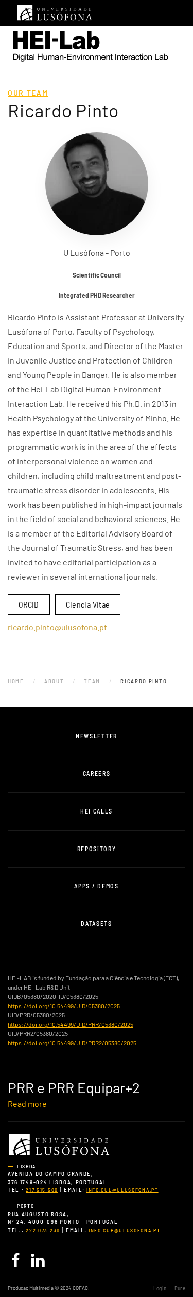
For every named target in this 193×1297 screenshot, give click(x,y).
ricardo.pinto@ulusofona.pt (57, 627)
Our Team (28, 92)
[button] (180, 46)
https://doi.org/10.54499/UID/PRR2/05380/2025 (72, 1042)
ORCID (29, 604)
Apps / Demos (96, 885)
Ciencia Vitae (88, 604)
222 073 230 (43, 1230)
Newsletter (96, 735)
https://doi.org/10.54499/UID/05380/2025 (64, 1005)
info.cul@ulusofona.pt (122, 1190)
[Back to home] (90, 46)
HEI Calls (96, 811)
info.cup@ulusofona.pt (125, 1230)
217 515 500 (42, 1190)
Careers (97, 773)
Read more (27, 1104)
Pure (179, 1288)
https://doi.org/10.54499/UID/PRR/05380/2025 (70, 1024)
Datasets (96, 923)
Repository (96, 848)
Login (159, 1288)
